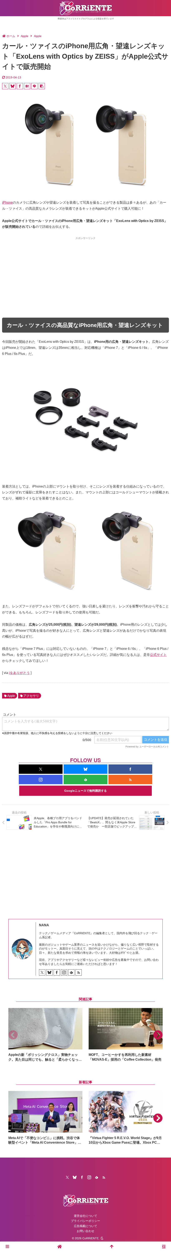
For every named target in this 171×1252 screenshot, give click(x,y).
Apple (11, 695)
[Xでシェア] (5, 86)
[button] (42, 86)
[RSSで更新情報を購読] (130, 779)
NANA (44, 925)
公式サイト (158, 654)
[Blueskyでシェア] (12, 86)
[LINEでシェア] (34, 86)
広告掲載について (85, 1226)
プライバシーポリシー (85, 1220)
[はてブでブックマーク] (27, 86)
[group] (45, 1035)
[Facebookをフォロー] (130, 769)
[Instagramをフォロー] (41, 779)
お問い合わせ (85, 1231)
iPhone (7, 202)
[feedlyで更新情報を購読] (85, 779)
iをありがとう (19, 673)
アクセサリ (31, 695)
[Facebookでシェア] (20, 86)
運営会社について (85, 1215)
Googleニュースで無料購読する (85, 790)
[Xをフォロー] (41, 769)
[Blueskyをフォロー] (85, 769)
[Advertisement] (85, 270)
